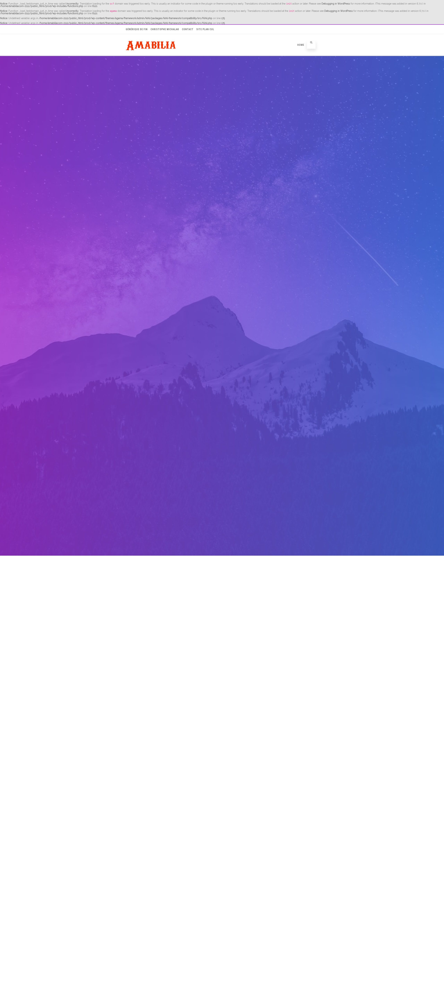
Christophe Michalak (165, 29)
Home (300, 45)
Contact (187, 29)
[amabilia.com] (151, 55)
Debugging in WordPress (336, 3)
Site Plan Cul (205, 29)
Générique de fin (137, 29)
